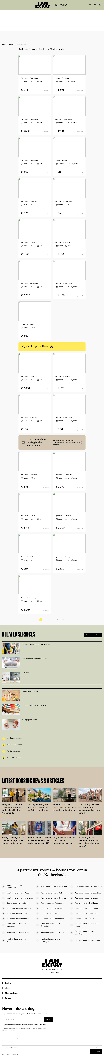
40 (63, 619)
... (60, 619)
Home (3, 44)
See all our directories (93, 635)
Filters (98, 1051)
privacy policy (11, 1030)
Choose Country (11, 1048)
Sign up (48, 1019)
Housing (11, 44)
